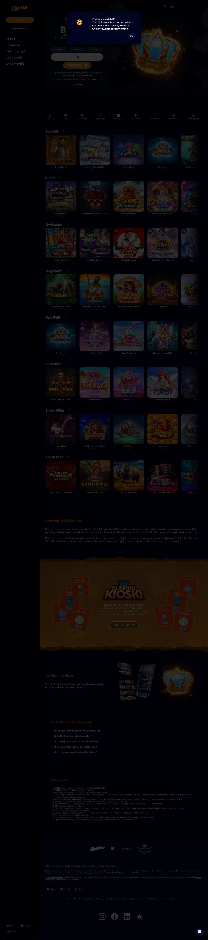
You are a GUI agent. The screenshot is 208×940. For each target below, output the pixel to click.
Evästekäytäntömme (115, 28)
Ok (131, 35)
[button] (199, 932)
